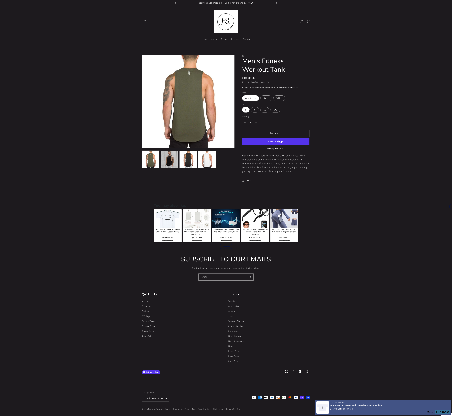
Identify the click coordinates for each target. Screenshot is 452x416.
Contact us (146, 306)
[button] (145, 21)
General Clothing (235, 326)
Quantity (245, 116)
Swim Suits (233, 361)
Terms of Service (149, 321)
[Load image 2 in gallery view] (169, 159)
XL (265, 109)
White (279, 98)
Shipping (245, 82)
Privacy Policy (148, 331)
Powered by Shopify (163, 409)
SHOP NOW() (443, 412)
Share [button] (248, 180)
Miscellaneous (234, 336)
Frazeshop (151, 409)
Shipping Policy (148, 326)
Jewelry (231, 311)
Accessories (233, 306)
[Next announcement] (276, 3)
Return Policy (147, 336)
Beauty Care (233, 351)
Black (266, 98)
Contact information (233, 409)
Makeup (231, 346)
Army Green (250, 98)
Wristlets (232, 301)
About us (145, 301)
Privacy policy (190, 409)
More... (431, 412)
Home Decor (233, 356)
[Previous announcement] (175, 3)
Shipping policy (217, 409)
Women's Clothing (236, 321)
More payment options (275, 148)
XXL (275, 109)
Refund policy (177, 409)
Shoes (231, 316)
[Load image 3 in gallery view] (188, 159)
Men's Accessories (236, 341)
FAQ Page (146, 316)
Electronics (233, 331)
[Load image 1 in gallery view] (150, 159)
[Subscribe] (250, 277)
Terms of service (204, 409)
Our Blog (145, 311)
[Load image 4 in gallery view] (207, 159)
